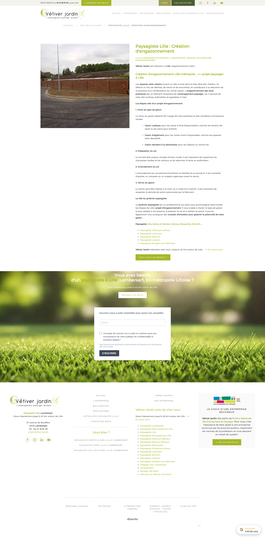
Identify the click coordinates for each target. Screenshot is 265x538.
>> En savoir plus (227, 442)
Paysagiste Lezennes (151, 233)
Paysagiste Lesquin (150, 240)
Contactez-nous (215, 13)
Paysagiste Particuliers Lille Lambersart (101, 440)
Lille (149, 224)
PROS (165, 3)
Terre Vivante (164, 395)
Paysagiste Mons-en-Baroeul (154, 442)
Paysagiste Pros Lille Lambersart (101, 445)
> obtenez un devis (96, 3)
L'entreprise (101, 401)
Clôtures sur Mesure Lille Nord (155, 474)
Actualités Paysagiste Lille (188, 13)
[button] (46, 86)
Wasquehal (185, 224)
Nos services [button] (146, 13)
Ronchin (196, 224)
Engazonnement (146, 60)
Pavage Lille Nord (149, 471)
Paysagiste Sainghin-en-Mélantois (157, 243)
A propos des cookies (132, 507)
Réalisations (163, 13)
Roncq (175, 224)
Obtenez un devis (133, 295)
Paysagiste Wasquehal (151, 445)
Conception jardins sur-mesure (191, 58)
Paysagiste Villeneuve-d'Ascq (155, 230)
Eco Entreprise (164, 401)
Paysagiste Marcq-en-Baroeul (155, 439)
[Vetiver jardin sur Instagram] (200, 3)
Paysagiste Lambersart (152, 425)
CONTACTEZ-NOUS (38, 432)
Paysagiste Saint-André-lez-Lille (156, 429)
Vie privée (104, 506)
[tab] (83, 124)
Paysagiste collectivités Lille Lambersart (101, 450)
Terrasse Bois (147, 468)
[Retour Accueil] (63, 13)
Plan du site (188, 506)
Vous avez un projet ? (153, 257)
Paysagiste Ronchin (150, 236)
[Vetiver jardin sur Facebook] (207, 3)
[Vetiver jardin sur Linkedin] (214, 3)
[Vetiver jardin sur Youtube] (222, 3)
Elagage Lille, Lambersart (153, 464)
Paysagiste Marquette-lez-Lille (155, 435)
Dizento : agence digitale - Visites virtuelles (160, 509)
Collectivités (183, 3)
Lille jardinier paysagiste (152, 58)
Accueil (116, 13)
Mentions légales (76, 506)
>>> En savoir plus (213, 249)
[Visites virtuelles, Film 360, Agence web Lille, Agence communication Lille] (132, 519)
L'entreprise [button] (130, 13)
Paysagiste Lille (148, 432)
